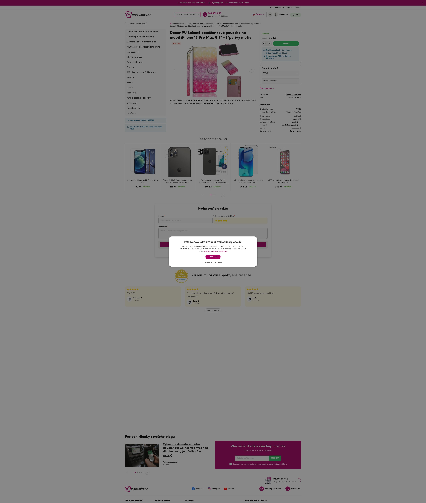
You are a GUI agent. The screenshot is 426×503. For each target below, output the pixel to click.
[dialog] (213, 251)
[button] (213, 262)
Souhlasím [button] (213, 257)
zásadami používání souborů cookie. (216, 251)
